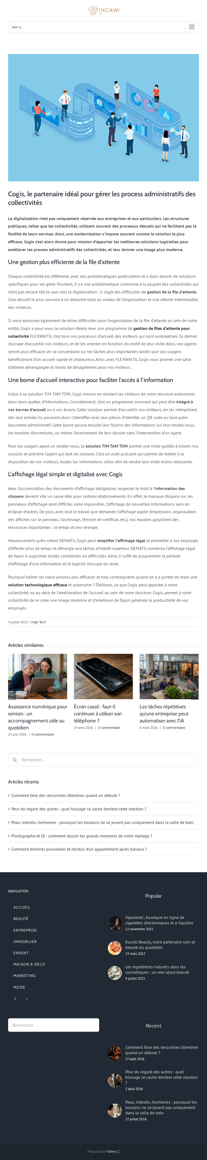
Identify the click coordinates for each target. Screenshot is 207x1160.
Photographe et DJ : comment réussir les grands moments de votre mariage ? (81, 835)
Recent (153, 1026)
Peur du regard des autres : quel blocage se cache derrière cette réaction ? (78, 808)
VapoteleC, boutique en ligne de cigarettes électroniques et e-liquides (159, 920)
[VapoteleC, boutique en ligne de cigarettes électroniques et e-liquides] (115, 923)
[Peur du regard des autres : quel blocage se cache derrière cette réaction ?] (115, 1081)
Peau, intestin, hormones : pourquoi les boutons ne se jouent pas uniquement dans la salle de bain (102, 822)
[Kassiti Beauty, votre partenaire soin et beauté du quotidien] (115, 948)
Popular (153, 896)
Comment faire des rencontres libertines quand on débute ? (65, 795)
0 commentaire (43, 734)
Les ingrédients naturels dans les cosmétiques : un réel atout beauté (157, 969)
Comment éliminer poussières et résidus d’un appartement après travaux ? (79, 849)
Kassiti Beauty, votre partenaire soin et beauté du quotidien (160, 944)
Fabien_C (113, 1151)
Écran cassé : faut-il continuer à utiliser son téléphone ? (98, 714)
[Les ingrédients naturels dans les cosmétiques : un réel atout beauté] (115, 973)
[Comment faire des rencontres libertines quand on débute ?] (115, 1053)
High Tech (38, 622)
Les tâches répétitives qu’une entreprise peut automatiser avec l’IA (164, 714)
